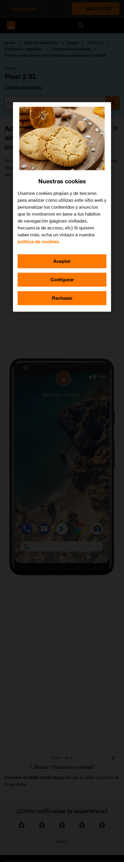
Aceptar (62, 261)
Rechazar (62, 298)
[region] (62, 207)
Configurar (62, 279)
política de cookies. (39, 241)
